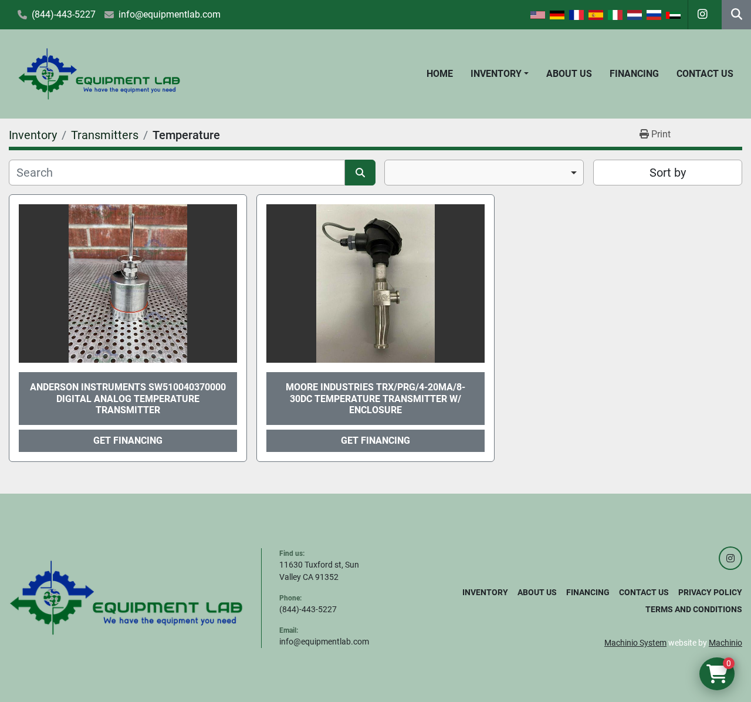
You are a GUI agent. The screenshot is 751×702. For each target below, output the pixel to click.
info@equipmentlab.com (170, 14)
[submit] (360, 172)
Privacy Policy (710, 592)
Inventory (496, 73)
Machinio (725, 642)
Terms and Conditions (693, 609)
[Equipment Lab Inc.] (126, 597)
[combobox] (484, 172)
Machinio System (635, 642)
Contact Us (704, 73)
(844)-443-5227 (64, 14)
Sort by (667, 173)
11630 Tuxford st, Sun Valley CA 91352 (319, 571)
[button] (500, 74)
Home (440, 73)
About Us (569, 73)
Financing (634, 73)
